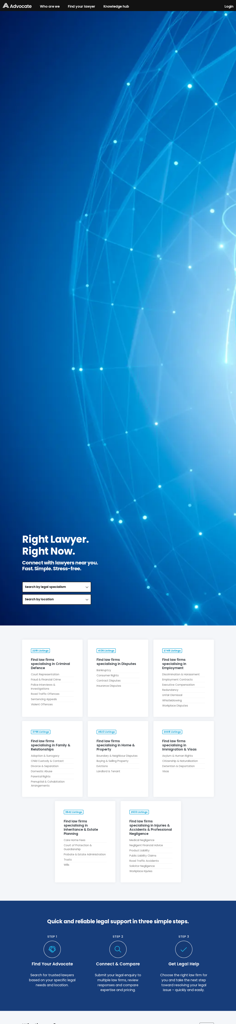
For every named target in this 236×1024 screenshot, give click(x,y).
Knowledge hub (116, 6)
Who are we (50, 6)
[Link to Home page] (17, 5)
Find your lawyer (81, 6)
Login (229, 6)
